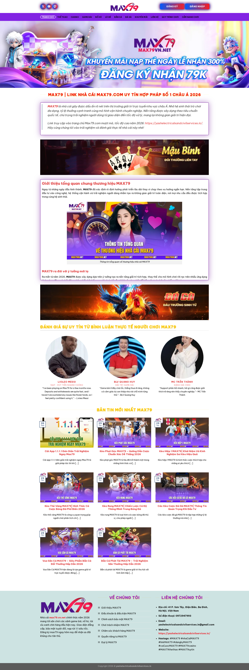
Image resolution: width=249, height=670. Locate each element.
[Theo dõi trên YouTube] (49, 6)
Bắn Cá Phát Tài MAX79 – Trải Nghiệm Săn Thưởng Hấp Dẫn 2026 (124, 562)
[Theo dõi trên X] (43, 6)
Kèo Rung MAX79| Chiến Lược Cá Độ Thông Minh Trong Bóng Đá (124, 507)
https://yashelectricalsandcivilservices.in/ (173, 123)
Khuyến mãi (141, 17)
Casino (75, 17)
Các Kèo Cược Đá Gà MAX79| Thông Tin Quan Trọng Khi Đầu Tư (182, 507)
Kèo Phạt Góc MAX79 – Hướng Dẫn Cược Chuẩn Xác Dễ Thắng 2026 (124, 453)
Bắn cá (118, 17)
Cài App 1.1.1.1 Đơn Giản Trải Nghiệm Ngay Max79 (67, 453)
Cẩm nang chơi (190, 17)
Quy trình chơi (170, 17)
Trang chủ (48, 17)
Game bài (87, 17)
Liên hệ (155, 17)
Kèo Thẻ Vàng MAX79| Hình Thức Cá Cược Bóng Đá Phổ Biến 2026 (67, 507)
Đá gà (128, 17)
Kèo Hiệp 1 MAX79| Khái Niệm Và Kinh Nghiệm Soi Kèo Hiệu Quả (182, 453)
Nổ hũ (98, 17)
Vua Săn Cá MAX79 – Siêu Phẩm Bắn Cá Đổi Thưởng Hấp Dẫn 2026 (67, 562)
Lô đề (108, 17)
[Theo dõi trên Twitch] (55, 6)
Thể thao (62, 17)
